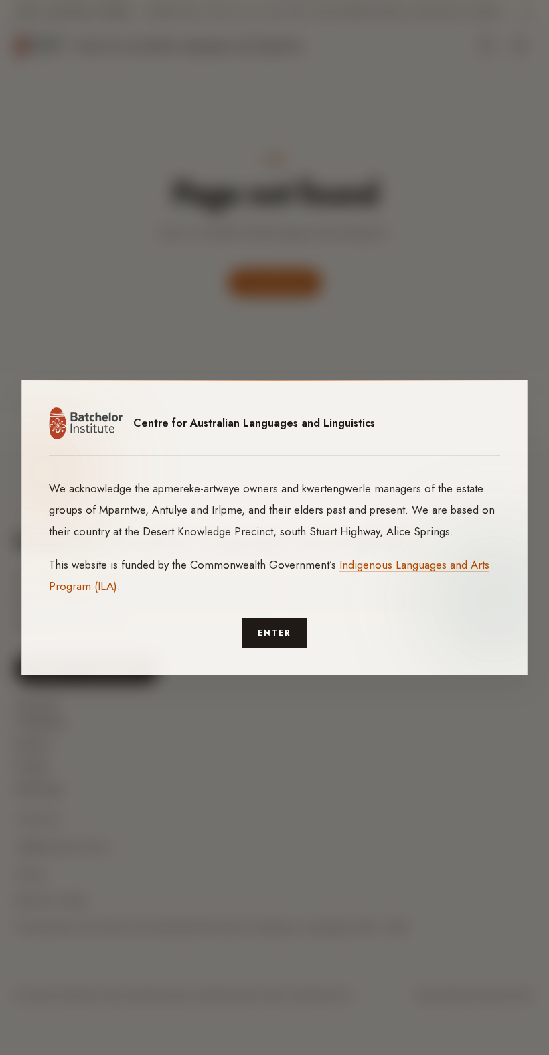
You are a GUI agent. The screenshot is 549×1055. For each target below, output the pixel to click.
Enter (275, 633)
